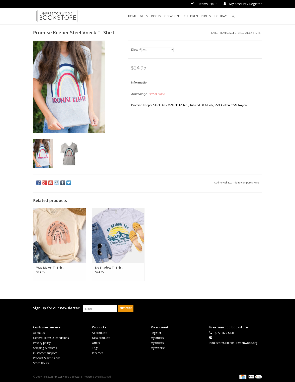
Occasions (172, 16)
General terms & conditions (51, 338)
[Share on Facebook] (38, 182)
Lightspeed (104, 376)
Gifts (144, 16)
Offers (96, 343)
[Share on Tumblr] (62, 182)
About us (39, 333)
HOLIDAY (220, 16)
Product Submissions (46, 358)
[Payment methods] (242, 376)
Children (191, 16)
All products (99, 333)
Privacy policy (42, 343)
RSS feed (98, 353)
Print (256, 182)
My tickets (157, 343)
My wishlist (158, 348)
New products (101, 338)
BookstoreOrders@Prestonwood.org (233, 343)
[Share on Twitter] (68, 182)
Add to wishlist (222, 182)
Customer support (45, 353)
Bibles (206, 16)
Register (156, 333)
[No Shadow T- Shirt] (118, 235)
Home (132, 16)
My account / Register (245, 4)
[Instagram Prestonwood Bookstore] (258, 308)
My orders (157, 338)
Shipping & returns (45, 348)
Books (156, 16)
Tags (95, 348)
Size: (136, 49)
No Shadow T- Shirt (109, 267)
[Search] (233, 16)
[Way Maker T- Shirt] (59, 235)
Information (140, 82)
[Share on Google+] (44, 182)
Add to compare (242, 182)
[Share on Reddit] (56, 182)
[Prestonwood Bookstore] (63, 16)
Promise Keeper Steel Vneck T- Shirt (240, 33)
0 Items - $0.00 (207, 4)
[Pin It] (50, 182)
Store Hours (41, 363)
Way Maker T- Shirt (50, 267)
